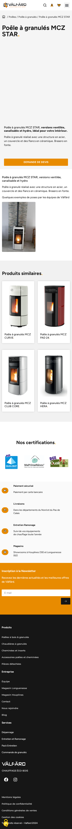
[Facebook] (6, 779)
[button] (67, 5)
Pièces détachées (11, 664)
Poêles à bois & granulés (15, 637)
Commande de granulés (14, 752)
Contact (6, 701)
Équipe (6, 681)
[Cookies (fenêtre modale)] (6, 823)
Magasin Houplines (12, 694)
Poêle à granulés (27, 16)
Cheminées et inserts (13, 650)
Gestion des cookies (13, 817)
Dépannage (8, 732)
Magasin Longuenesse (14, 688)
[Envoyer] (65, 601)
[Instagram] (15, 779)
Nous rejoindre (10, 708)
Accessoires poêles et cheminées (20, 657)
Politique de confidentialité (17, 803)
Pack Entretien (9, 745)
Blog (4, 715)
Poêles (12, 16)
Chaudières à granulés (14, 643)
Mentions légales (11, 797)
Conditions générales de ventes (19, 810)
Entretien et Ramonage (14, 739)
